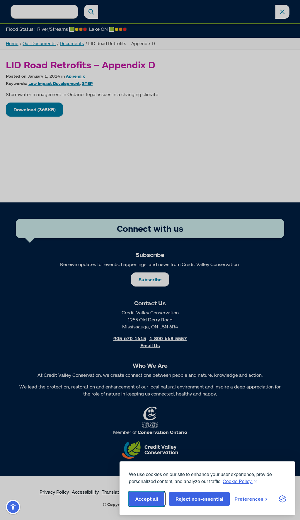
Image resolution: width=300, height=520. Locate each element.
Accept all (146, 499)
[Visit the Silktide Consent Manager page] (282, 498)
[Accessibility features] (13, 507)
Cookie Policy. (238, 481)
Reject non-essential (199, 499)
